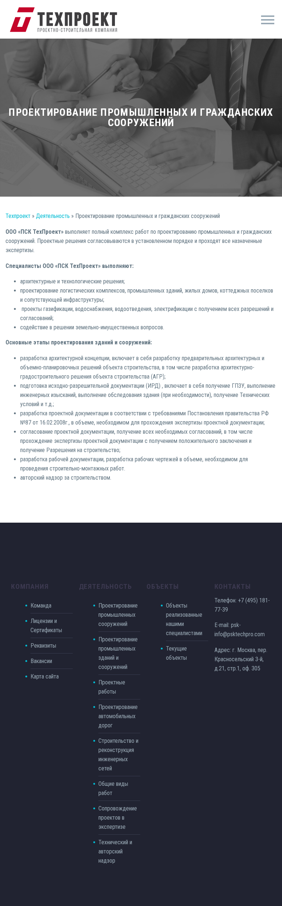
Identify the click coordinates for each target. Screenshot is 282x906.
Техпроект (18, 215)
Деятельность (53, 215)
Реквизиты (43, 645)
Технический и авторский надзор (115, 851)
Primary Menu (267, 19)
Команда (40, 605)
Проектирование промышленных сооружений (118, 614)
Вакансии (41, 661)
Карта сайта (44, 676)
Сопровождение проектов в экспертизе (117, 817)
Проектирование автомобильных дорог (118, 716)
